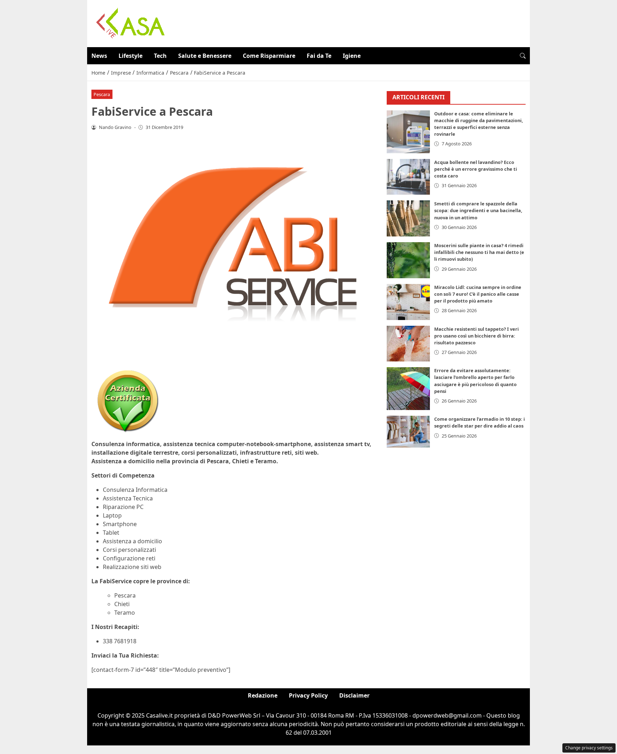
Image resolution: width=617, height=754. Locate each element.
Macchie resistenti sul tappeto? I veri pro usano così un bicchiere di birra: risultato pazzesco (476, 336)
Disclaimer (354, 695)
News (99, 56)
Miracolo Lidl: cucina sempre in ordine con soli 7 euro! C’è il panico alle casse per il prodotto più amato (477, 294)
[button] (523, 55)
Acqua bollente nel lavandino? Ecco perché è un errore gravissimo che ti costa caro (475, 169)
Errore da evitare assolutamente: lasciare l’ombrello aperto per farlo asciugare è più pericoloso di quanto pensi (475, 380)
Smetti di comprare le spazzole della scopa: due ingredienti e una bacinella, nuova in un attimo (478, 210)
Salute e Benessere (204, 56)
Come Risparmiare (269, 56)
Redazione (262, 695)
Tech (160, 56)
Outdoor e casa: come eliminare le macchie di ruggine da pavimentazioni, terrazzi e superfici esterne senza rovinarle (478, 124)
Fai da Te (319, 56)
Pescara (102, 94)
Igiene (352, 56)
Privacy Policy (308, 695)
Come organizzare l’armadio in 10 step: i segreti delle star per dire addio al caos (479, 422)
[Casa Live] (130, 23)
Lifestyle (130, 56)
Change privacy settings (589, 748)
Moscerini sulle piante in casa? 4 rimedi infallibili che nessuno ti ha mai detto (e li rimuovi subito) (479, 252)
